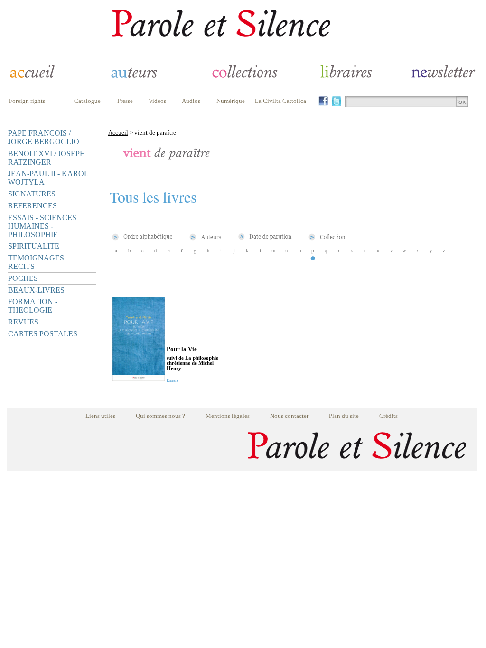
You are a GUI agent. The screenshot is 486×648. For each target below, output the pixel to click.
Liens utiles (100, 415)
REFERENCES (32, 206)
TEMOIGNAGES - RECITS (38, 262)
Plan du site (344, 415)
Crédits (388, 415)
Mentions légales (228, 415)
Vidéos (157, 100)
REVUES (23, 322)
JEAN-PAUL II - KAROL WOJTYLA (48, 177)
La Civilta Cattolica (280, 100)
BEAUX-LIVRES (36, 290)
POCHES (23, 278)
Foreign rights (27, 100)
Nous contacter (289, 415)
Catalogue (87, 100)
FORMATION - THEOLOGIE (32, 305)
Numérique (230, 100)
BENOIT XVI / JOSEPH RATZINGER (46, 157)
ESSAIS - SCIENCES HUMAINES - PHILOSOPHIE (42, 226)
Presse (125, 100)
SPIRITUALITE (33, 246)
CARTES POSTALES (42, 334)
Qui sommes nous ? (160, 415)
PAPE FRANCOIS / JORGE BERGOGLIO (43, 137)
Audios (191, 100)
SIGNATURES (32, 194)
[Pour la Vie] (138, 378)
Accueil (118, 132)
